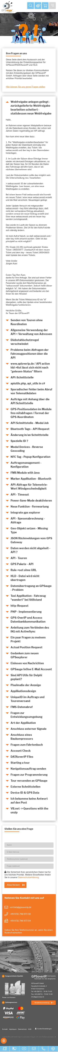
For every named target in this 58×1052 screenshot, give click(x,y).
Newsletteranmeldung (42, 1002)
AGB (29, 1029)
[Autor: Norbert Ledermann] (55, 1038)
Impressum (13, 1029)
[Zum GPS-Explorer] (37, 5)
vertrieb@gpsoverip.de (20, 907)
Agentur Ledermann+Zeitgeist (27, 1037)
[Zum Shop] (45, 5)
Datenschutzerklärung (28, 877)
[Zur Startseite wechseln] (43, 977)
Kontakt (5, 1029)
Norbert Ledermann (48, 1037)
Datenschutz (22, 1029)
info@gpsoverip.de (37, 997)
